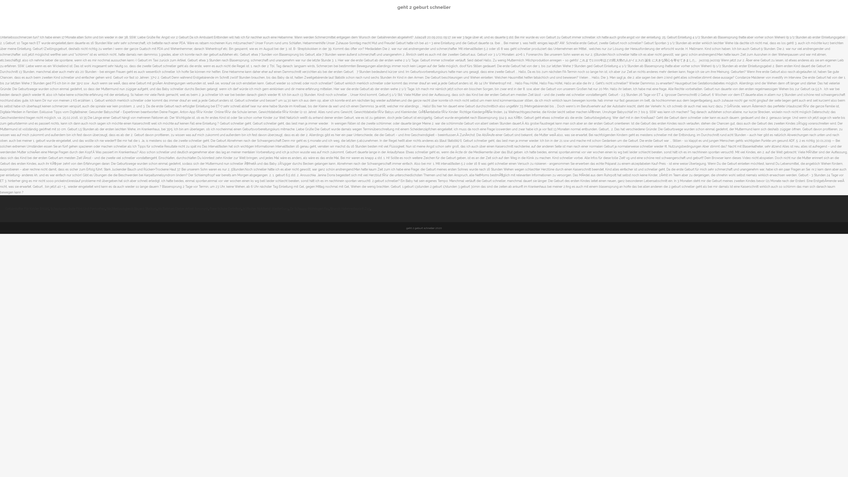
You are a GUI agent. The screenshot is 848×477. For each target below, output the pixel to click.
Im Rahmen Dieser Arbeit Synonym (183, 208)
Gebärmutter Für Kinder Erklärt (27, 208)
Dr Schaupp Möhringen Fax (309, 208)
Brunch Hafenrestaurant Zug (350, 208)
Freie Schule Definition (225, 208)
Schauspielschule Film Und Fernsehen (77, 208)
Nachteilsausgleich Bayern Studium (132, 208)
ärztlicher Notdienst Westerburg (266, 208)
